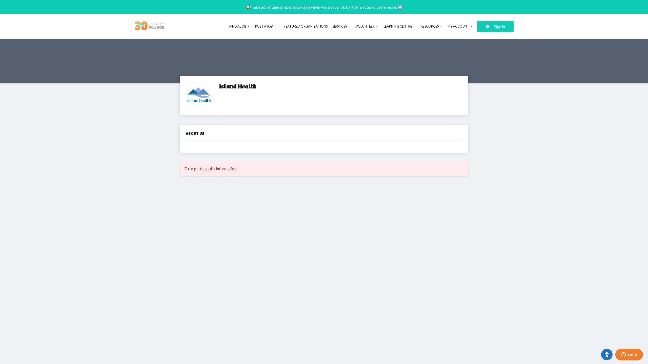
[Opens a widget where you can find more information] (629, 355)
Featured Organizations (306, 26)
